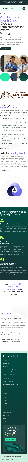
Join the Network (10, 439)
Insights (5, 393)
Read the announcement (14, 4)
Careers (5, 403)
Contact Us (5, 406)
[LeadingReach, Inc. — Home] (9, 8)
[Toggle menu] (23, 8)
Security (7, 459)
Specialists (5, 366)
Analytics (5, 387)
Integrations (6, 415)
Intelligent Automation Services (10, 384)
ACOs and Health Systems (9, 369)
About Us (5, 400)
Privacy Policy (14, 459)
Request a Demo (6, 49)
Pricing (4, 418)
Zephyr (4, 421)
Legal (3, 459)
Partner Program (7, 412)
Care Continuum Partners (9, 372)
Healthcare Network (8, 381)
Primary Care (6, 363)
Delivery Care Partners (8, 374)
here (23, 327)
